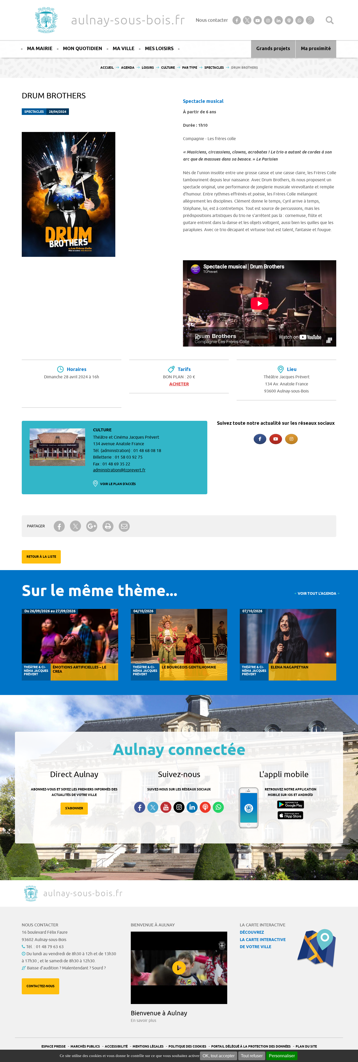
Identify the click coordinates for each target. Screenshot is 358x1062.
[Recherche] (329, 20)
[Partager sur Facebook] (59, 526)
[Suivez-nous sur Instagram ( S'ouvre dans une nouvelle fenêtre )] (179, 807)
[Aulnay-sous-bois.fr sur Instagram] (291, 439)
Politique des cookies (187, 1046)
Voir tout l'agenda (317, 593)
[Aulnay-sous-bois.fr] (45, 20)
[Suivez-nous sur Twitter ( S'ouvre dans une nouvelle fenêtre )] (152, 807)
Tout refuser (252, 1056)
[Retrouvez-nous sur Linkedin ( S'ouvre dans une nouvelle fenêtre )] (192, 807)
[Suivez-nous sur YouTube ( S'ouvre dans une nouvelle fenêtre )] (165, 807)
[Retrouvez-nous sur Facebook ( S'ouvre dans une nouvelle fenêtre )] (139, 807)
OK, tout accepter (219, 1056)
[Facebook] (260, 439)
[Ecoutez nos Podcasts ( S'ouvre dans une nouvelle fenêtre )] (205, 807)
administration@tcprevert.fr (119, 470)
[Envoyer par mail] (124, 526)
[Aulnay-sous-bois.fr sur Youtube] (275, 439)
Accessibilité (116, 1046)
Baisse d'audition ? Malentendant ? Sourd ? (66, 968)
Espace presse (53, 1046)
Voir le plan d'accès (118, 484)
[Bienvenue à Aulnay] (179, 968)
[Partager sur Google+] (91, 526)
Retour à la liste (41, 557)
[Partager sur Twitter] (75, 526)
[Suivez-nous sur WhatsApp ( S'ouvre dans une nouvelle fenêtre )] (218, 807)
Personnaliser (282, 1056)
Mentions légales (148, 1046)
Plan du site (306, 1046)
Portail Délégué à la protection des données (251, 1046)
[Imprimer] (107, 526)
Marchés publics (85, 1046)
